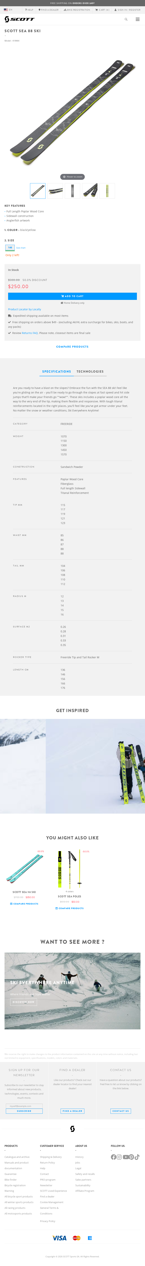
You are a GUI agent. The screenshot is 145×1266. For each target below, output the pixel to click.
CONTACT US (121, 1111)
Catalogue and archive (17, 1157)
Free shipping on (72, 3)
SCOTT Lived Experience (53, 1190)
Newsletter (46, 1185)
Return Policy (47, 1162)
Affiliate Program (84, 1190)
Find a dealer (47, 1196)
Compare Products (72, 347)
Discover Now (24, 1002)
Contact (44, 1174)
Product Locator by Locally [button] (24, 309)
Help (42, 1168)
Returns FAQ (30, 333)
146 (10, 247)
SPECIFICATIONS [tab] (56, 371)
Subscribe (24, 1111)
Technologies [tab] (90, 371)
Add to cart (74, 296)
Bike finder (11, 1179)
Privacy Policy (47, 1221)
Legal (78, 1168)
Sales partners (83, 1179)
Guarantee (10, 1174)
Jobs (77, 1162)
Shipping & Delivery (51, 1157)
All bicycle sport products (19, 1196)
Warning (9, 1190)
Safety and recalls (85, 1174)
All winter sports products (19, 1202)
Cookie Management (51, 1202)
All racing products (15, 1208)
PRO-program (48, 1179)
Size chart (20, 247)
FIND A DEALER (72, 1111)
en (10, 9)
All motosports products (18, 1213)
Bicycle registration (15, 1185)
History (79, 1157)
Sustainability (82, 1185)
